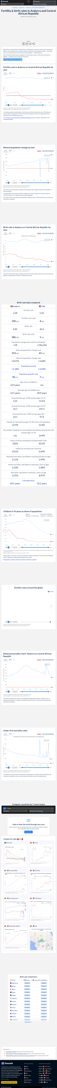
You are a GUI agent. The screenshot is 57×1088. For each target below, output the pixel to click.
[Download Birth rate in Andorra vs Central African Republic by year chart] (14, 233)
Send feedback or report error (9, 1082)
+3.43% (42, 369)
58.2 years (42, 483)
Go (4, 808)
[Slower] (13, 105)
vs (44, 1066)
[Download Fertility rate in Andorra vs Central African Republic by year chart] (14, 73)
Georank (34, 16)
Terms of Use (45, 1087)
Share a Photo (28, 832)
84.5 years (15, 483)
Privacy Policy (52, 1087)
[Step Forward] (11, 622)
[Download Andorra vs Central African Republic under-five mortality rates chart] (14, 734)
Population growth (28, 366)
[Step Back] (6, 105)
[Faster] (17, 105)
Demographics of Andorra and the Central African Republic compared (19, 559)
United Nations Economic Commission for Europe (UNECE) (20, 1055)
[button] (23, 44)
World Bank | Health (11, 1051)
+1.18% (15, 369)
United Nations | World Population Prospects (16, 1053)
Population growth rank (28, 374)
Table (10, 73)
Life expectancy (28, 480)
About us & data (5, 1079)
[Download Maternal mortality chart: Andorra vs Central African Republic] (14, 659)
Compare (27, 983)
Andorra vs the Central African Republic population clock (20, 117)
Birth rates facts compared (12, 59)
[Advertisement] (14, 28)
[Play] (8, 105)
